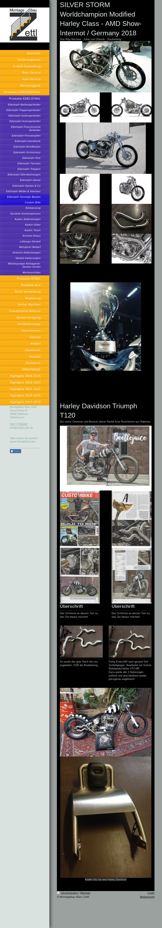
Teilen (16, 451)
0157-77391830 (18, 424)
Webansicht (147, 896)
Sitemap (85, 892)
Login (151, 892)
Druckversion (69, 892)
